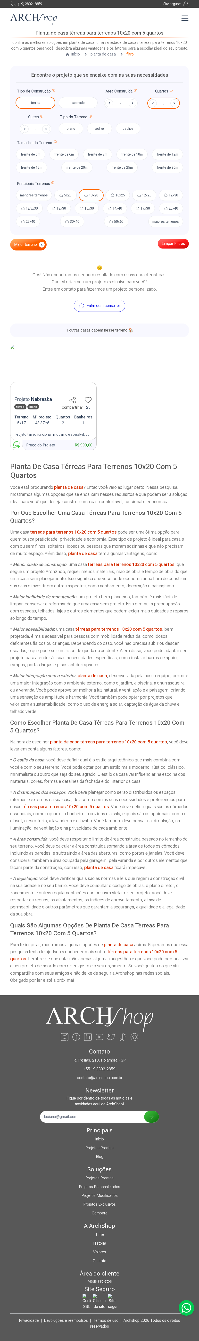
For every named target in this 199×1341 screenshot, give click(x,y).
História (99, 1243)
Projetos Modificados (100, 1195)
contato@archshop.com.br (99, 1077)
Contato (99, 1260)
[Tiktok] (123, 1037)
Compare (100, 1213)
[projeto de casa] (53, 369)
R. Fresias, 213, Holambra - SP (100, 1060)
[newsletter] (151, 1117)
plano (71, 128)
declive (128, 128)
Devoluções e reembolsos (66, 1320)
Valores (99, 1252)
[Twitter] (111, 1037)
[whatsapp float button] (186, 1308)
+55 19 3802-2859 (99, 1069)
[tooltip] (54, 91)
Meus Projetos (99, 1281)
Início (99, 1139)
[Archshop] (33, 19)
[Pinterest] (134, 1037)
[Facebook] (76, 1037)
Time (99, 1234)
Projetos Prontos (99, 1148)
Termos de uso (105, 1320)
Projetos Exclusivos (99, 1204)
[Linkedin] (88, 1037)
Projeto (33, 399)
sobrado (78, 103)
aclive (99, 128)
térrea (35, 103)
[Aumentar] (174, 103)
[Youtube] (99, 1037)
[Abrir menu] (185, 18)
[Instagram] (64, 1037)
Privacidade (29, 1320)
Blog (99, 1156)
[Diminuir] (153, 103)
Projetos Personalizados (99, 1186)
